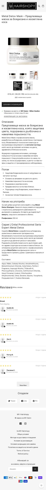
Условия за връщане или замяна (23, 444)
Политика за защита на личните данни (23, 447)
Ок (35, 469)
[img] (39, 6)
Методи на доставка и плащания (23, 437)
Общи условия (23, 434)
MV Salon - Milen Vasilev (30, 111)
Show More (23, 385)
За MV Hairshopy (23, 431)
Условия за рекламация (23, 441)
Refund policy (23, 454)
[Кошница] (43, 6)
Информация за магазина (15, 116)
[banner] (22, 6)
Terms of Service (23, 451)
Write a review (17, 287)
